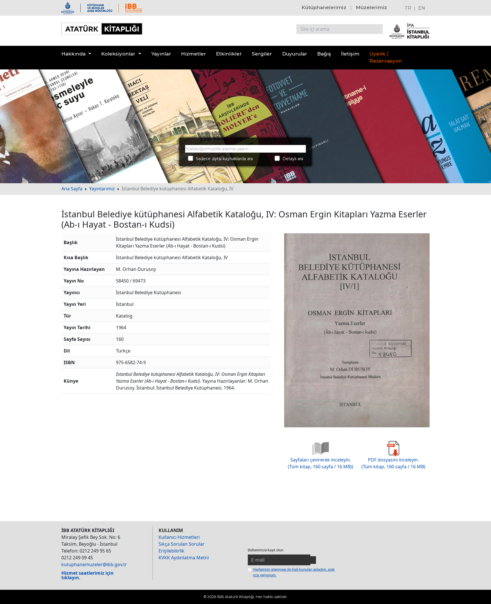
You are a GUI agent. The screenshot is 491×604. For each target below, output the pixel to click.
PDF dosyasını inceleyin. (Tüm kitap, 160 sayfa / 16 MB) (393, 463)
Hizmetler (193, 54)
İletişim (350, 54)
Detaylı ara (291, 158)
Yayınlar (161, 54)
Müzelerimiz (371, 7)
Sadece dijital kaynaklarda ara (222, 158)
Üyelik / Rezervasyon (385, 57)
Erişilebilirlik (171, 551)
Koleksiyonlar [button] (118, 54)
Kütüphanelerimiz (323, 7)
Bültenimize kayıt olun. (266, 550)
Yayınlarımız (102, 188)
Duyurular (294, 54)
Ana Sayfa (71, 188)
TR (408, 8)
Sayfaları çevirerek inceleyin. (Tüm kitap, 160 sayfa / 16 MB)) (320, 463)
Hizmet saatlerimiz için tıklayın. (87, 575)
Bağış (324, 54)
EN (421, 8)
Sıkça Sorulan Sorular (182, 544)
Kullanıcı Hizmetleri (179, 537)
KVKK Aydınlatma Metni (184, 557)
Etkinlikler (229, 54)
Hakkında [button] (73, 54)
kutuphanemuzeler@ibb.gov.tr (94, 564)
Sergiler (262, 54)
